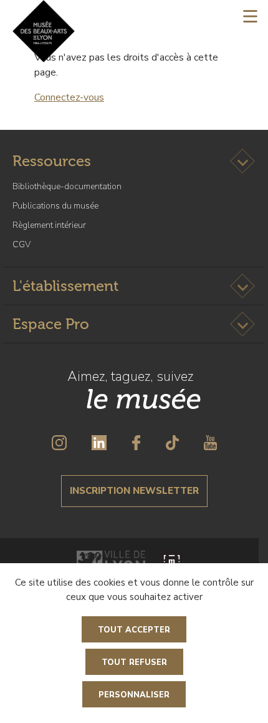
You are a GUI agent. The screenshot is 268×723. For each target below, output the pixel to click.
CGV (21, 244)
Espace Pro (50, 324)
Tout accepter (134, 630)
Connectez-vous (69, 97)
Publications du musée (55, 206)
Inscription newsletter (134, 490)
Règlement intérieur (49, 225)
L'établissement (65, 286)
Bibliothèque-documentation (67, 186)
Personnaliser (134, 695)
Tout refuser (134, 662)
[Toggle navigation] (250, 15)
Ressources (51, 161)
